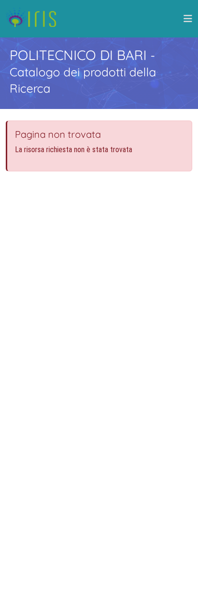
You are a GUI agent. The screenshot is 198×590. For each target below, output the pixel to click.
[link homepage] (35, 19)
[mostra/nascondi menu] (188, 19)
